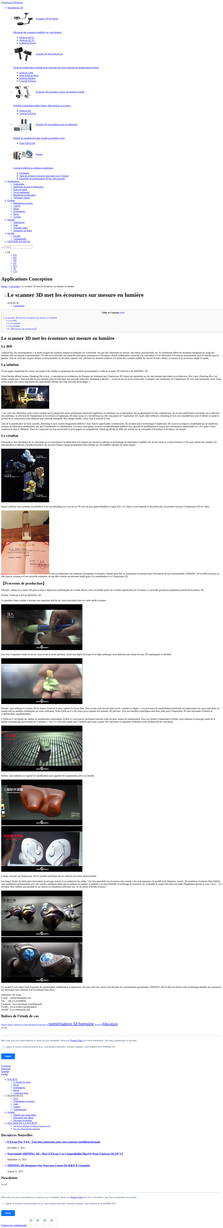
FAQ (15, 1098)
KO (15, 266)
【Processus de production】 (22, 329)
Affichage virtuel (21, 197)
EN (15, 255)
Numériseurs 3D (15, 7)
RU (15, 258)
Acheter (17, 217)
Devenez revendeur (22, 1120)
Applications (13, 181)
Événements (19, 211)
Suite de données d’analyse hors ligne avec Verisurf (44, 176)
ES (14, 263)
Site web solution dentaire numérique (26, 1129)
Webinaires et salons (23, 203)
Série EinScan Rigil (28, 75)
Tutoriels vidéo (20, 228)
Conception (18, 184)
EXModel (24, 173)
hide (122, 313)
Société (10, 233)
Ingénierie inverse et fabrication (28, 187)
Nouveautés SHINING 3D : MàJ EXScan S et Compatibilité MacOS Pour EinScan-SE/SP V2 (65, 1153)
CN (15, 271)
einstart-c (11, 1024)
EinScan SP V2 (26, 37)
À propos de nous (21, 1082)
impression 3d (33, 1024)
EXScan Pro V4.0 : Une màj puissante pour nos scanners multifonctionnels (53, 1141)
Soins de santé (20, 189)
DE (15, 260)
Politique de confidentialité (14, 1225)
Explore (11, 200)
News (16, 214)
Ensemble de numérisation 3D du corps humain (42, 178)
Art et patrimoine (21, 192)
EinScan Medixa (27, 78)
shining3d (98, 1024)
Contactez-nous (20, 1093)
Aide (15, 225)
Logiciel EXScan (27, 43)
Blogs (16, 208)
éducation (110, 1024)
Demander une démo (23, 1117)
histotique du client (21, 1024)
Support (11, 219)
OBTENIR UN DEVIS (18, 241)
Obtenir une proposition (24, 1115)
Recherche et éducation (24, 195)
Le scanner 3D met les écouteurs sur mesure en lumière (30, 317)
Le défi (11, 320)
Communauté (19, 239)
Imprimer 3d (43, 1024)
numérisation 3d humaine (71, 1023)
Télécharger (19, 222)
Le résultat (13, 326)
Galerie (16, 206)
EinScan (4, 1024)
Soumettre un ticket (22, 230)
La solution (13, 323)
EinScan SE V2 (27, 40)
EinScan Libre (26, 72)
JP (14, 268)
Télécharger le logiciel (24, 1101)
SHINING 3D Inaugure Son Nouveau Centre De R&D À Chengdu (48, 1165)
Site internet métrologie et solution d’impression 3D (31, 1126)
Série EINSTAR (27, 143)
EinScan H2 (25, 110)
